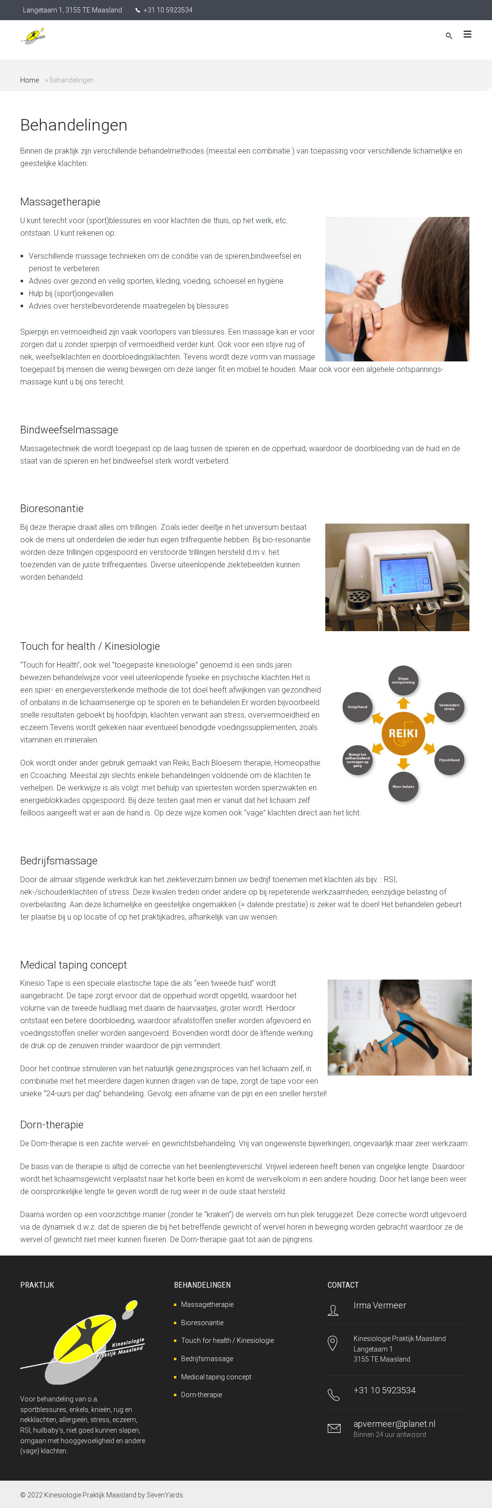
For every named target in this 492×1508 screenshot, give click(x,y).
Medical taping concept (216, 1377)
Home (29, 80)
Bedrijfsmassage (207, 1359)
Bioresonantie (202, 1323)
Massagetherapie (207, 1304)
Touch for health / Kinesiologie (227, 1340)
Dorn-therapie (201, 1395)
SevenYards (165, 1495)
